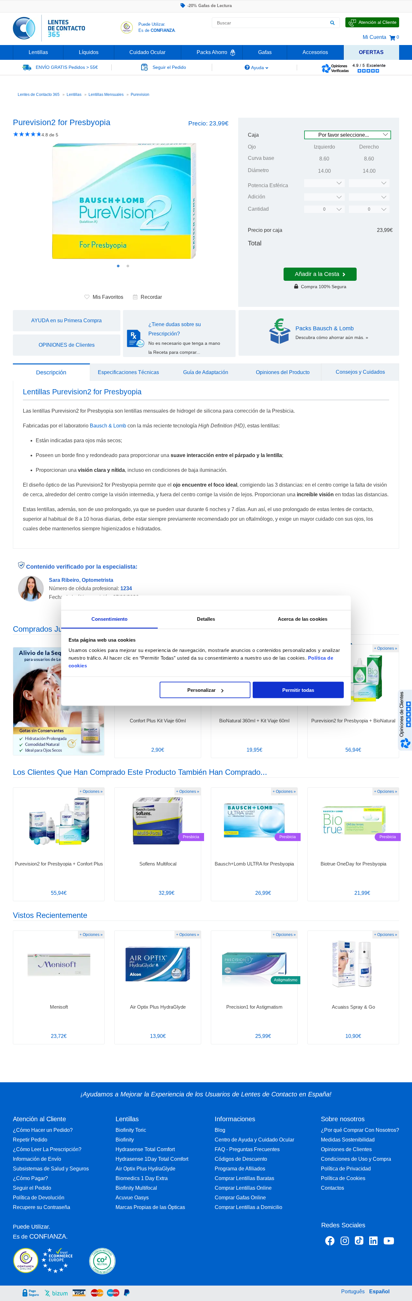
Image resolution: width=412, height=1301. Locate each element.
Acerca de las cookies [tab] (302, 618)
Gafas (265, 52)
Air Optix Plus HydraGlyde (145, 1168)
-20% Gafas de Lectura (209, 5)
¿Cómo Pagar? (30, 1178)
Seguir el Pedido (32, 1188)
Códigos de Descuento (241, 1159)
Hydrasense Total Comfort (145, 1149)
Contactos (332, 1188)
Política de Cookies (343, 1178)
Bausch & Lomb (108, 425)
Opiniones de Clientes (346, 1149)
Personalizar (201, 690)
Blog (220, 1130)
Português (353, 1291)
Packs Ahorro (212, 52)
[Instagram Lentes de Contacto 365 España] (345, 1242)
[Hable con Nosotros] (372, 22)
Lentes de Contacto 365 (39, 94)
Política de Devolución (38, 1197)
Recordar (151, 297)
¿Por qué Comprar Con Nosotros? (360, 1130)
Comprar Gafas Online (240, 1197)
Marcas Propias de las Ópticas (150, 1207)
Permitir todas (298, 690)
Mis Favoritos (108, 297)
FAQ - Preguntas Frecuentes (247, 1149)
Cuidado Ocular (147, 52)
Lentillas (38, 52)
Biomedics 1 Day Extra (142, 1178)
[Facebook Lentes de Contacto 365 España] (330, 1242)
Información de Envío (37, 1159)
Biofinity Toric (131, 1130)
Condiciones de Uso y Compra (356, 1159)
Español (379, 1291)
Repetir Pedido (30, 1139)
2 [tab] (128, 266)
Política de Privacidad (346, 1168)
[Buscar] (332, 23)
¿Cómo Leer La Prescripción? (47, 1149)
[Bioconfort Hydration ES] (59, 701)
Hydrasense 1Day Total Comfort (152, 1159)
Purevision (140, 94)
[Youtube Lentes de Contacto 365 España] (388, 1242)
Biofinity (125, 1139)
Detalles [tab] (206, 618)
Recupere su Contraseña (41, 1207)
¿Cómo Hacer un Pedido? (43, 1130)
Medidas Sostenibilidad (348, 1139)
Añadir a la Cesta (317, 274)
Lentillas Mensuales (106, 94)
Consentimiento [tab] (109, 618)
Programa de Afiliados (240, 1168)
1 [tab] (118, 266)
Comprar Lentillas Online (243, 1188)
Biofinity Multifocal (136, 1188)
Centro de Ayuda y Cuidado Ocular (254, 1139)
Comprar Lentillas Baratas (244, 1178)
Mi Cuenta (374, 37)
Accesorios (315, 52)
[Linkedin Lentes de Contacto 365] (373, 1242)
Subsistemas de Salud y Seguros (51, 1168)
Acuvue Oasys (132, 1197)
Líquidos (88, 52)
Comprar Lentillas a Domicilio (248, 1207)
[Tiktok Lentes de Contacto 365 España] (359, 1242)
